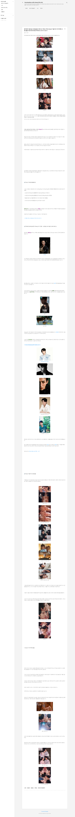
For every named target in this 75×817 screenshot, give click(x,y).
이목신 (36, 787)
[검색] (66, 2)
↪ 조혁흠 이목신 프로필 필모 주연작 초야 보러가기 (32, 218)
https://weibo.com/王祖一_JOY (34, 451)
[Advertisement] (44, 19)
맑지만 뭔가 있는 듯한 (45, 361)
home (26, 8)
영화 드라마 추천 (4, 7)
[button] (64, 29)
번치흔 (57, 332)
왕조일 (45, 254)
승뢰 (55, 283)
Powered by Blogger (44, 811)
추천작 (41, 8)
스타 (37, 8)
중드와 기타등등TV (41, 787)
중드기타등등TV (32, 8)
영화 (2, 9)
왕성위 (28, 787)
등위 (56, 444)
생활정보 (2, 11)
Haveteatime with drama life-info (33, 2)
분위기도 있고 (44, 376)
